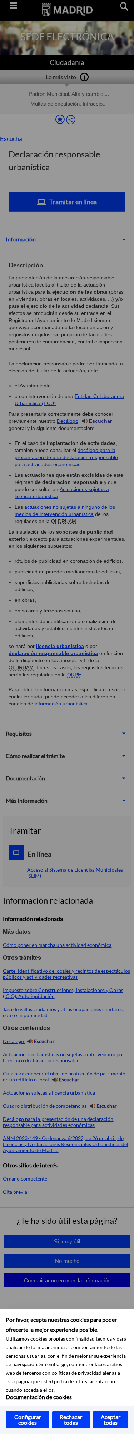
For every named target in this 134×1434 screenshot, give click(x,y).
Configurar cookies (27, 1419)
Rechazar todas (71, 1419)
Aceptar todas (110, 1419)
